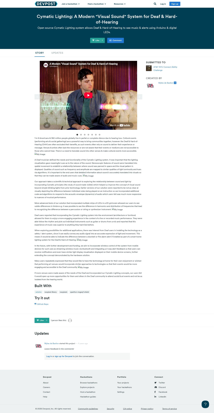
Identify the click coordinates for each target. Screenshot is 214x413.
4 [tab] (88, 134)
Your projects (123, 382)
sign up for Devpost (64, 356)
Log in (163, 4)
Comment (117, 40)
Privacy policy (147, 408)
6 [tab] (96, 134)
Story (39, 52)
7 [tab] (99, 134)
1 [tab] (77, 134)
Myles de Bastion (165, 83)
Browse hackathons (88, 382)
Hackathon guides (88, 396)
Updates (57, 52)
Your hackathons (124, 387)
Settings (120, 392)
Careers (46, 387)
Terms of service (169, 408)
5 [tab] (92, 134)
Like (99, 40)
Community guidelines (88, 408)
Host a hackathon (96, 4)
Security (110, 408)
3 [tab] (84, 134)
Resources (119, 4)
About (45, 382)
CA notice (127, 408)
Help (45, 396)
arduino (38, 292)
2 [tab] (81, 134)
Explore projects (87, 387)
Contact (46, 392)
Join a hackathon (70, 4)
